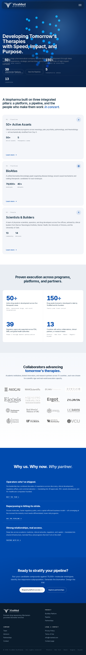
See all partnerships (41, 432)
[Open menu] (80, 5)
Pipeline (47, 617)
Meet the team (11, 497)
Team (5, 631)
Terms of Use (49, 634)
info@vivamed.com (51, 637)
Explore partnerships (56, 590)
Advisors (6, 634)
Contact (6, 641)
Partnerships (49, 620)
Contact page (49, 641)
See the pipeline (13, 518)
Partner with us (12, 540)
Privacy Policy (50, 631)
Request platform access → (32, 590)
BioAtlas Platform (51, 613)
